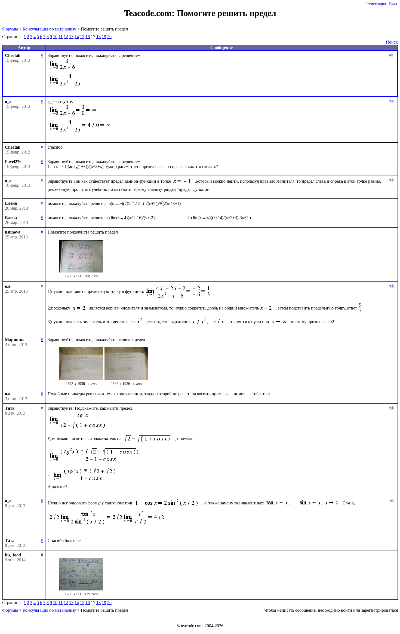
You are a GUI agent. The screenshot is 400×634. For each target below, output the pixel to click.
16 (87, 36)
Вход (393, 4)
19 (104, 36)
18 (98, 36)
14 (77, 36)
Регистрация (375, 4)
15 (82, 36)
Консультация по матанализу (49, 29)
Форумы (10, 29)
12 (66, 36)
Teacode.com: (150, 13)
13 (71, 36)
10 (55, 36)
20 (109, 36)
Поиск (392, 42)
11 (61, 36)
